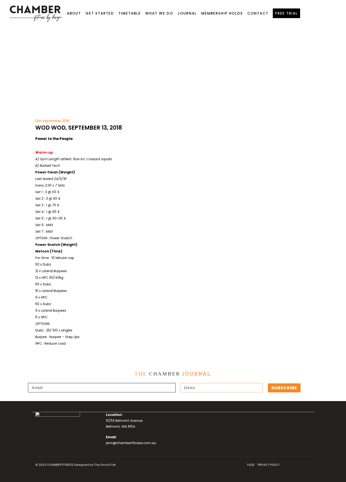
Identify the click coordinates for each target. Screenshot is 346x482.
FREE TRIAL (286, 13)
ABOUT (74, 13)
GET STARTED (99, 13)
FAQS (250, 465)
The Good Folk (105, 464)
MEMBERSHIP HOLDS (222, 13)
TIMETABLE (129, 13)
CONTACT (257, 13)
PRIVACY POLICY (269, 465)
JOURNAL (187, 13)
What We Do (159, 13)
